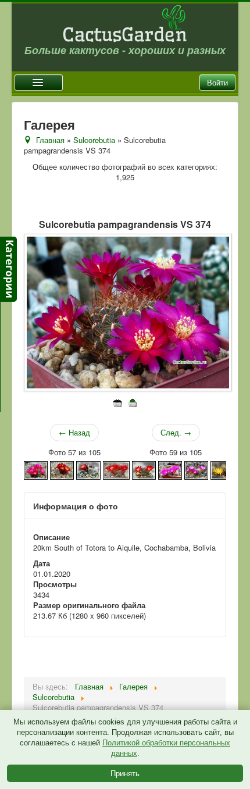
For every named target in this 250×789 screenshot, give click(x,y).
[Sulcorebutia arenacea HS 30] (222, 468)
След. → (175, 432)
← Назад (74, 432)
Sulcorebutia (94, 139)
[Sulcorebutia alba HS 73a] (36, 468)
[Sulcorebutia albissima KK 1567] (196, 468)
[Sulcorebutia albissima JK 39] (170, 468)
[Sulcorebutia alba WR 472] (116, 468)
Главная (50, 139)
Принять (125, 773)
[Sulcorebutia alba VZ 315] (62, 468)
